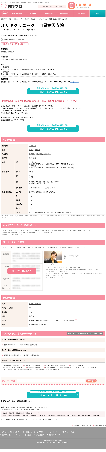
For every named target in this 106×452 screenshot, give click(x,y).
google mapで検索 (68, 320)
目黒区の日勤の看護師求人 (12, 355)
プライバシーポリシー (68, 432)
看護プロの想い (6, 435)
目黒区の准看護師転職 (31, 355)
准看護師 (37, 150)
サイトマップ (52, 432)
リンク (18, 435)
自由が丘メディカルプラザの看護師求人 (58, 367)
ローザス (57, 435)
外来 (30, 158)
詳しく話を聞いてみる (22, 271)
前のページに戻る (100, 425)
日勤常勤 (32, 154)
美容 (34, 158)
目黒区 (33, 19)
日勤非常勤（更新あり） (43, 154)
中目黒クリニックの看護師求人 (13, 367)
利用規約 (28, 435)
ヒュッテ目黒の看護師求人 (33, 365)
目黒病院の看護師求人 (77, 365)
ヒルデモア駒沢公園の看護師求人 (56, 365)
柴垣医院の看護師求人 (34, 367)
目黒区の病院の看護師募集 (28, 345)
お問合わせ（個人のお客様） (10, 432)
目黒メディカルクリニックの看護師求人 (49, 369)
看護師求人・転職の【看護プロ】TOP (11, 19)
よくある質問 (39, 435)
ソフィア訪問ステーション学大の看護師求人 (17, 369)
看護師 (31, 150)
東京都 (27, 19)
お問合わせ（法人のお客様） (34, 432)
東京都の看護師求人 (35, 304)
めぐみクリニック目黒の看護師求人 (86, 367)
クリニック (32, 146)
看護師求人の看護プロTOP (82, 425)
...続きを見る (74, 82)
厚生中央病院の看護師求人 (12, 365)
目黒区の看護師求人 (9, 345)
